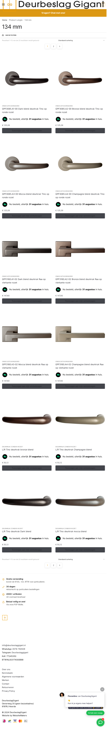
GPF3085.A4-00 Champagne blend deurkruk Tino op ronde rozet (80, 196)
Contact (5, 684)
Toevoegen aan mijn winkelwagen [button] (27, 130)
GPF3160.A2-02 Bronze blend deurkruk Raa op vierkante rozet (78, 281)
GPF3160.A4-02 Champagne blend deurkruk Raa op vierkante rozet (79, 366)
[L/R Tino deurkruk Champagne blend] (80, 419)
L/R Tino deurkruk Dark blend (16, 531)
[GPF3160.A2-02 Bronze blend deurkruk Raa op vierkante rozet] (80, 249)
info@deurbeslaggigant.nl (14, 645)
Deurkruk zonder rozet (12, 447)
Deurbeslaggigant (20, 652)
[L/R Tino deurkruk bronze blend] (27, 419)
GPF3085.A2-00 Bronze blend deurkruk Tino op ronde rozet (79, 110)
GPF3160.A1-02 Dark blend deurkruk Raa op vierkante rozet (24, 281)
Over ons (6, 669)
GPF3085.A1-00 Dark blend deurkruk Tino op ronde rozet (24, 110)
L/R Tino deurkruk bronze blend (17, 449)
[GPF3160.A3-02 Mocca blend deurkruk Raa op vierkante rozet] (27, 334)
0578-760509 (18, 649)
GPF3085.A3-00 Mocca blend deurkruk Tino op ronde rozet (25, 196)
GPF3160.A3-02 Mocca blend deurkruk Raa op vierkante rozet (25, 366)
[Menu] (6, 5)
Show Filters (10, 35)
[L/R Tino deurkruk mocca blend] (80, 501)
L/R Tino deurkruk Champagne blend (73, 449)
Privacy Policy (8, 691)
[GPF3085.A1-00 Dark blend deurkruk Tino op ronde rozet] (27, 78)
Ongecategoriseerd (10, 106)
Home (4, 20)
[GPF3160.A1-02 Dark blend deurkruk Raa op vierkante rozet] (27, 249)
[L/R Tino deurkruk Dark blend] (27, 501)
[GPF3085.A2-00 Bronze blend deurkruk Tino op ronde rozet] (80, 78)
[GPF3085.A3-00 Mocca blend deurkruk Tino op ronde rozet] (27, 163)
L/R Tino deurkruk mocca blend (71, 531)
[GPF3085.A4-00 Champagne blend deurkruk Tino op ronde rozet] (80, 163)
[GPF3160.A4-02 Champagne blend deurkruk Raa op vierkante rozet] (80, 334)
